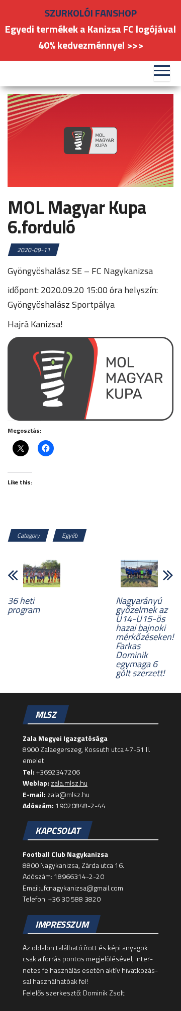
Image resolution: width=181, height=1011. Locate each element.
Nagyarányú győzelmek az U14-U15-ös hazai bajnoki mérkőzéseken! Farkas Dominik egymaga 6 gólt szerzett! (144, 637)
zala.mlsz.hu (69, 783)
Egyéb (69, 535)
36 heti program (24, 605)
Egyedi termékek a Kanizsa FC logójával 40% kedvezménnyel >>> (90, 37)
